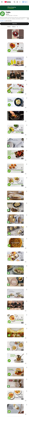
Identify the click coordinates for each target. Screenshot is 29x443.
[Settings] (20, 2)
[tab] (9, 26)
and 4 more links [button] (8, 20)
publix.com (3, 20)
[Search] (14, 2)
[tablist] (14, 26)
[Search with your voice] (17, 2)
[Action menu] (26, 57)
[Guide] (2, 2)
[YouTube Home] (8, 2)
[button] (19, 26)
